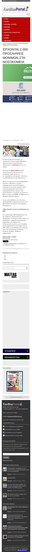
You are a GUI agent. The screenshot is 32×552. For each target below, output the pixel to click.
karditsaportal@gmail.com (14, 416)
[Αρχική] (16, 8)
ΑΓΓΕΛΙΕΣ (6, 35)
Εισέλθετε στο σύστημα (10, 243)
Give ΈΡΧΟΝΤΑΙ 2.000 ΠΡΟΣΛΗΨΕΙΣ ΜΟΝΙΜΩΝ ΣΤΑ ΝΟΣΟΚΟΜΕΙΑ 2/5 (5, 238)
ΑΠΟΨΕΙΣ (6, 21)
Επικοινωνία (25, 549)
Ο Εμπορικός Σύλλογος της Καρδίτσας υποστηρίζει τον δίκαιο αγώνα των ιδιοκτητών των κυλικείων (17, 517)
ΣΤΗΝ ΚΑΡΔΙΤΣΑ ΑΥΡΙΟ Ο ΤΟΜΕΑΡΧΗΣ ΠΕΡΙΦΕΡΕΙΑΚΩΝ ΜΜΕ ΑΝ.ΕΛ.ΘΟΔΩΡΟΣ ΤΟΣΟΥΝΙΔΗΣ (17, 527)
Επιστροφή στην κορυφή (16, 397)
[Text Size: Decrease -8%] (5, 257)
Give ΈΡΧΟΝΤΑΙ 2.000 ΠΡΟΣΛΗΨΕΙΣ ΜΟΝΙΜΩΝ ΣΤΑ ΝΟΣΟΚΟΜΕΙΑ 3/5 (6, 238)
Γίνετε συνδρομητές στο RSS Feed (14, 426)
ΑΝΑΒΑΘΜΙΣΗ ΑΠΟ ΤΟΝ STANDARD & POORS (17, 507)
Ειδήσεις (9, 43)
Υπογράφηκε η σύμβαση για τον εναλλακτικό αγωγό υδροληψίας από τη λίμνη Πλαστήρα (18, 469)
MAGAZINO (7, 27)
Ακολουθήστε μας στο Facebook (13, 432)
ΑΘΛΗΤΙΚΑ (7, 29)
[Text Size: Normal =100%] (5, 259)
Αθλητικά (9, 480)
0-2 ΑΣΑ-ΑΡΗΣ (11, 478)
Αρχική (4, 43)
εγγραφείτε (21, 243)
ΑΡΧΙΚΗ (6, 19)
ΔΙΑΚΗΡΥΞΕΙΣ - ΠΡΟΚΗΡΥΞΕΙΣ (12, 32)
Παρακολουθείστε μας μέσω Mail (13, 435)
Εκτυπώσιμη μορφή (24, 143)
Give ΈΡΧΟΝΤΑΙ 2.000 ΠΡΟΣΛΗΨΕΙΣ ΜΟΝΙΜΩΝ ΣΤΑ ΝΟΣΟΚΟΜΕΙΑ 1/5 (3, 238)
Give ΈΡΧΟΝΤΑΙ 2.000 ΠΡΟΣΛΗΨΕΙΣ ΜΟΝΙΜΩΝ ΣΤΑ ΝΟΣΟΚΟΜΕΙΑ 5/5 (9, 238)
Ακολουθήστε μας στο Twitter (12, 429)
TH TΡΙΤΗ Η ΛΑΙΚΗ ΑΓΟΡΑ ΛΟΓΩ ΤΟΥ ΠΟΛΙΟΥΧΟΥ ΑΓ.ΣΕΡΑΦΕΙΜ (18, 536)
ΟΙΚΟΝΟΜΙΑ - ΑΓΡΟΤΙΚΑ (10, 24)
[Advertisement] (16, 121)
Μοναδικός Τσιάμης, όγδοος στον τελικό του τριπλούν (16, 494)
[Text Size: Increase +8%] (5, 256)
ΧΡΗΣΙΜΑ (6, 38)
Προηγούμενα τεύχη (7, 460)
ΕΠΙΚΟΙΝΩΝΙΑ (7, 40)
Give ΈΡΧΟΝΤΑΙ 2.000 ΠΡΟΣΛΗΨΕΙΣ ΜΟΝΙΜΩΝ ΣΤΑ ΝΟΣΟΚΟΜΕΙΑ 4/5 (8, 238)
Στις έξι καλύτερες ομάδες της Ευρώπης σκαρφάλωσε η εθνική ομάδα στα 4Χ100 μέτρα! (16, 486)
